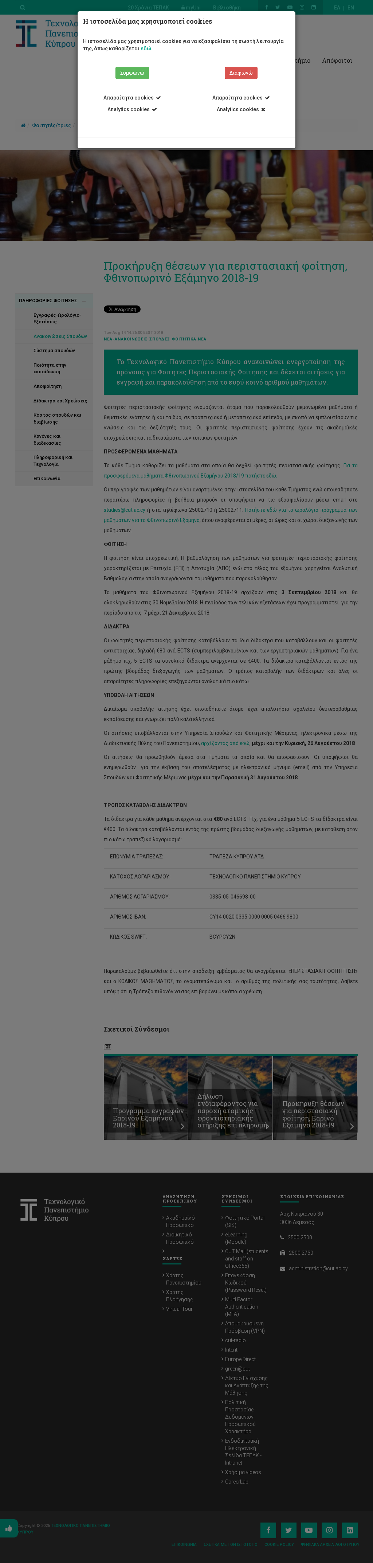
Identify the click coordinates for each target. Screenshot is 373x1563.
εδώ (146, 48)
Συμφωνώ (132, 73)
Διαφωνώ (241, 73)
